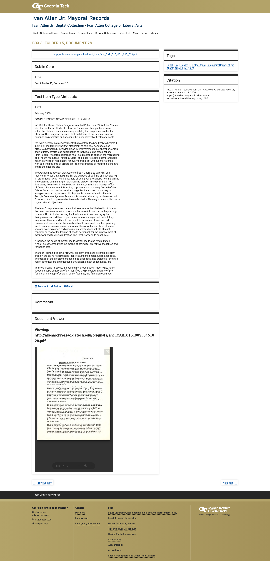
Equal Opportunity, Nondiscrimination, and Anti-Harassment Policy (142, 512)
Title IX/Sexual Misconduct (122, 529)
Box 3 (170, 65)
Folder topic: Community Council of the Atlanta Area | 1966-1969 (200, 67)
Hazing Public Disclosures (122, 534)
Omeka (56, 495)
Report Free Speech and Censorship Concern (131, 555)
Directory (80, 512)
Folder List (124, 33)
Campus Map (41, 523)
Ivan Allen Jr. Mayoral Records (71, 18)
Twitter (58, 286)
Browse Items (85, 33)
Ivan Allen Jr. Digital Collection (58, 25)
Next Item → (230, 482)
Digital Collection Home (45, 33)
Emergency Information (87, 523)
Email (70, 286)
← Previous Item (42, 482)
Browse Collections (105, 33)
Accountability (115, 545)
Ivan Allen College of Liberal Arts (114, 25)
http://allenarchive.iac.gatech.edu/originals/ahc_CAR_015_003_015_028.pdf (95, 54)
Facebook (43, 286)
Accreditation (115, 550)
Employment (81, 518)
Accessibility (114, 539)
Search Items (68, 33)
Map (135, 33)
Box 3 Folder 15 (182, 65)
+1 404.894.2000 (43, 519)
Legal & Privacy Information (122, 518)
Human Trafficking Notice (121, 523)
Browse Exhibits (149, 33)
